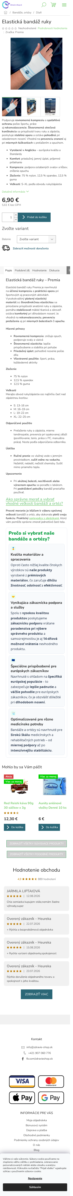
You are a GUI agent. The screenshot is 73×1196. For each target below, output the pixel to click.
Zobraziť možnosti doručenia (31, 248)
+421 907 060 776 (39, 1053)
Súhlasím (35, 1187)
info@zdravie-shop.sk (39, 1047)
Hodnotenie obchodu (36, 870)
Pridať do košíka (37, 217)
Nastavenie (35, 1178)
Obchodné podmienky (36, 1135)
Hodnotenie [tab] (39, 270)
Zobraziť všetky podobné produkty (36, 854)
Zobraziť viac (36, 994)
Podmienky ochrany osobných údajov (36, 1140)
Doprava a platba (36, 1130)
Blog (36, 1150)
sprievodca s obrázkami (44, 518)
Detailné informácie (13, 192)
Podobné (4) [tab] (22, 270)
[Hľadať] (44, 5)
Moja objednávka (36, 1120)
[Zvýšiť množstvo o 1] (16, 215)
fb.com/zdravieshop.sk (39, 1059)
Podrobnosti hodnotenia (52, 28)
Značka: (14, 32)
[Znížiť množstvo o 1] (16, 219)
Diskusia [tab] (54, 270)
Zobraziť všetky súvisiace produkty (37, 843)
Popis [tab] (8, 270)
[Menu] (64, 5)
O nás (36, 1145)
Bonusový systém (36, 1125)
